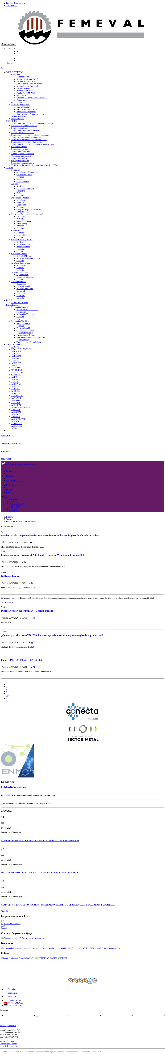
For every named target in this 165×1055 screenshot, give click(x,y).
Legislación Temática (20, 321)
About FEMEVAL (15, 1003)
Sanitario (20, 316)
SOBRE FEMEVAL (14, 72)
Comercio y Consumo (25, 330)
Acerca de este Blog (19, 302)
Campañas (20, 249)
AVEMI (14, 354)
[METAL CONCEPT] (82, 721)
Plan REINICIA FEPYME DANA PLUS (22, 660)
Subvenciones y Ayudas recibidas (30, 114)
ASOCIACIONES (14, 344)
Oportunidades (22, 275)
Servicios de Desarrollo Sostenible (25, 130)
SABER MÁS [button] (7, 602)
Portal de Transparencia (15, 3)
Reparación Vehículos (25, 314)
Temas (8, 519)
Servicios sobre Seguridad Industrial (26, 137)
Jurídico (14, 184)
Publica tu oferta (23, 247)
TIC (18, 319)
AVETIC (15, 347)
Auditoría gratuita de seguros (28, 258)
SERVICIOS (11, 121)
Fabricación (21, 312)
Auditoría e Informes (24, 288)
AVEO (14, 377)
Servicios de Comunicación (22, 163)
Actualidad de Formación (26, 172)
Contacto (20, 195)
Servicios (20, 177)
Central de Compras (24, 277)
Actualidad (20, 200)
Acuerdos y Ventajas (19, 272)
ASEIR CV (16, 363)
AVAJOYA (16, 400)
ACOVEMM (16, 423)
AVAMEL (15, 379)
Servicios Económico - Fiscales (24, 126)
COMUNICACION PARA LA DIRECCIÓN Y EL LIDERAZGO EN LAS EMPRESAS (40, 841)
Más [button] (6, 496)
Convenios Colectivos (25, 188)
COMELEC (16, 375)
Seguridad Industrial (24, 333)
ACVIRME (16, 368)
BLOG (9, 300)
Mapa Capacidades (24, 221)
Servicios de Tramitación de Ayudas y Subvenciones (32, 144)
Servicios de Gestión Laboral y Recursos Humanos (32, 123)
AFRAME (15, 421)
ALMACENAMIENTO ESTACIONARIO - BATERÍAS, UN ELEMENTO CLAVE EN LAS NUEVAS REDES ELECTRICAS (58, 905)
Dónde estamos (17, 119)
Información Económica (26, 112)
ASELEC (15, 361)
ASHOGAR (16, 405)
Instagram (20, 179)
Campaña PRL (22, 212)
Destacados (21, 284)
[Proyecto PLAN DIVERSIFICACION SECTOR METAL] (82, 741)
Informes (20, 226)
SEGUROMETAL (24, 256)
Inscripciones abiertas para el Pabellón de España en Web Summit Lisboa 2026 (43, 555)
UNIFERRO (16, 370)
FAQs (18, 193)
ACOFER (15, 391)
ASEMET (15, 414)
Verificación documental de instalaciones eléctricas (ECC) (34, 165)
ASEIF (14, 365)
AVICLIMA (16, 351)
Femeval (9, 517)
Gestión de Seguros (19, 146)
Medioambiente (22, 340)
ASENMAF (16, 412)
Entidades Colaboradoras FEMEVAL (31, 98)
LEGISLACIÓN (13, 305)
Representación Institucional (22, 153)
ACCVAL (15, 389)
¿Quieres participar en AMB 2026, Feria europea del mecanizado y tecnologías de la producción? (52, 635)
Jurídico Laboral (23, 323)
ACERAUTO (17, 396)
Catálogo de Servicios (20, 160)
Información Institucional (26, 109)
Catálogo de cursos (24, 174)
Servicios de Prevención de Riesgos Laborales (30, 135)
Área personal (12, 5)
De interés (20, 216)
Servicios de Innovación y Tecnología (26, 142)
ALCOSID (15, 386)
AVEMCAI (16, 356)
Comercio (15, 230)
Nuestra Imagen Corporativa (28, 86)
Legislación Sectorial (19, 307)
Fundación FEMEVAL (25, 93)
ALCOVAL (16, 384)
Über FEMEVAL (14, 1005)
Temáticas (11, 997)
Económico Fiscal (18, 281)
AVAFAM (15, 403)
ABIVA (14, 428)
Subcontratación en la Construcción (30, 337)
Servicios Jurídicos (19, 128)
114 (7, 696)
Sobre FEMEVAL (15, 1000)
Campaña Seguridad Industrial (28, 209)
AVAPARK (16, 358)
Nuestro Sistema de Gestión (27, 79)
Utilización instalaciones (21, 156)
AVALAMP (16, 398)
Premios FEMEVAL (24, 91)
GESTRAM (21, 95)
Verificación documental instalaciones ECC (29, 140)
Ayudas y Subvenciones (21, 263)
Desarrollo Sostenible (20, 198)
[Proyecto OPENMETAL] (17, 777)
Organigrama (16, 102)
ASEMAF (15, 417)
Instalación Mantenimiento (27, 309)
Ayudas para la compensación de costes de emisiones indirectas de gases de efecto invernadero (50, 535)
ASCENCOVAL (18, 419)
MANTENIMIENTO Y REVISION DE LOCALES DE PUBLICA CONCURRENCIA (39, 873)
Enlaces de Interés (23, 100)
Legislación (21, 205)
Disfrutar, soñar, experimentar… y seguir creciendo (28, 610)
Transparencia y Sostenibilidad (28, 342)
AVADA (15, 382)
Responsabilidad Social (25, 81)
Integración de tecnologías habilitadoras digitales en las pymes (28, 795)
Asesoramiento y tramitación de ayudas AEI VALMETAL (26, 803)
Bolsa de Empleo (23, 244)
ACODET (15, 393)
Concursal (20, 291)
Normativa (20, 191)
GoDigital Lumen (10, 576)
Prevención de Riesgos (25, 335)
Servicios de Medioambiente (22, 133)
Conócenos (15, 74)
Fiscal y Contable (23, 286)
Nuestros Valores (23, 77)
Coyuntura (20, 293)
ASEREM (15, 410)
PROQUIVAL (17, 372)
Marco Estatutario (23, 107)
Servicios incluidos (19, 158)
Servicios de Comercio (20, 151)
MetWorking (21, 223)
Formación (15, 170)
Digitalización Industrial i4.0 (13, 787)
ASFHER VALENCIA (21, 407)
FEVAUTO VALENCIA (21, 349)
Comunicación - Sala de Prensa (29, 84)
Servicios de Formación (21, 149)
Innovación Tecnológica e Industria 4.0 (27, 214)
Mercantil (20, 326)
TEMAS (9, 167)
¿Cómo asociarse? (18, 116)
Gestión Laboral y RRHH (21, 240)
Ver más (4, 911)
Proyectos (20, 219)
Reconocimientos (23, 88)
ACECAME (16, 426)
